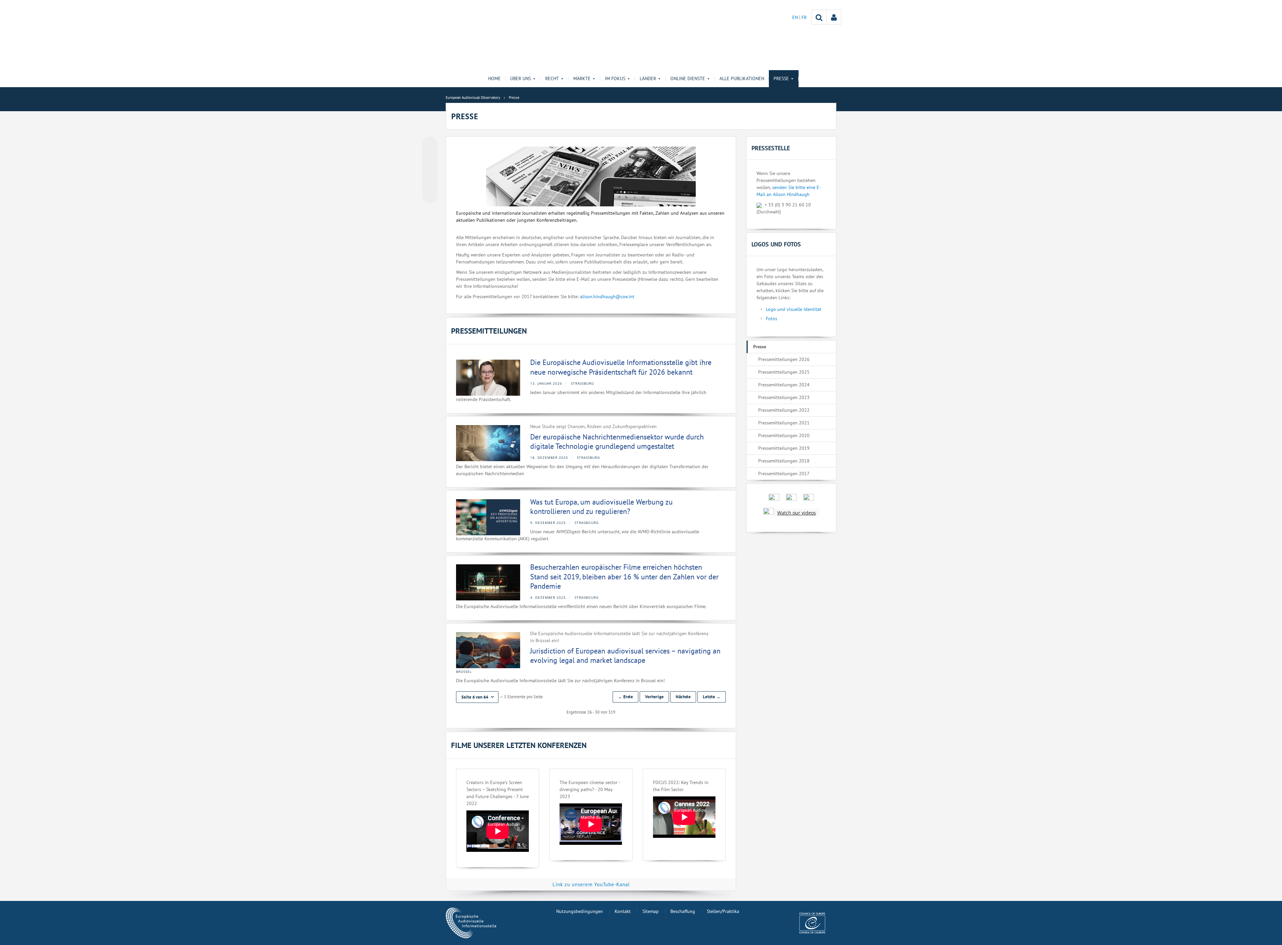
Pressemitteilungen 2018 (784, 461)
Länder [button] (648, 78)
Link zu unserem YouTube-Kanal (591, 884)
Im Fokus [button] (615, 78)
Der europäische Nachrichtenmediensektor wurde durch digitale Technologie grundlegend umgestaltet (617, 441)
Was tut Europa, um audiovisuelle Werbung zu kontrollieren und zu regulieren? (601, 506)
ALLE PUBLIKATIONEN (741, 78)
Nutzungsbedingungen (579, 911)
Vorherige (654, 697)
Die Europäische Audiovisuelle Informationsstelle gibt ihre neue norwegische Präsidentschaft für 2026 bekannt (620, 367)
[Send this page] (430, 195)
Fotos (771, 319)
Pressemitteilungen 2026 (784, 359)
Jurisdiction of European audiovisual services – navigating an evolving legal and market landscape (625, 655)
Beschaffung (682, 911)
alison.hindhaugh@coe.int (607, 297)
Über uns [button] (520, 78)
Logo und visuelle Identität (793, 309)
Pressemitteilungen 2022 (784, 410)
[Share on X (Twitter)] (430, 157)
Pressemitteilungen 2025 (784, 372)
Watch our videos (796, 513)
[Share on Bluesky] (430, 145)
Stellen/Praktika (723, 911)
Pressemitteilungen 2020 (784, 435)
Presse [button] (781, 78)
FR (804, 17)
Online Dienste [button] (687, 78)
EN (795, 17)
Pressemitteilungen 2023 (784, 397)
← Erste (625, 697)
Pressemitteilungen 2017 (784, 473)
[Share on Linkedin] (430, 183)
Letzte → (711, 697)
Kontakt (623, 911)
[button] (477, 697)
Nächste (683, 697)
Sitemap (650, 911)
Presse (759, 347)
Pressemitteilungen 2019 (784, 448)
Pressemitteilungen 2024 (784, 385)
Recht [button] (552, 78)
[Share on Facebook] (430, 170)
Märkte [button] (582, 78)
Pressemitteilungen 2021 (784, 423)
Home (494, 78)
